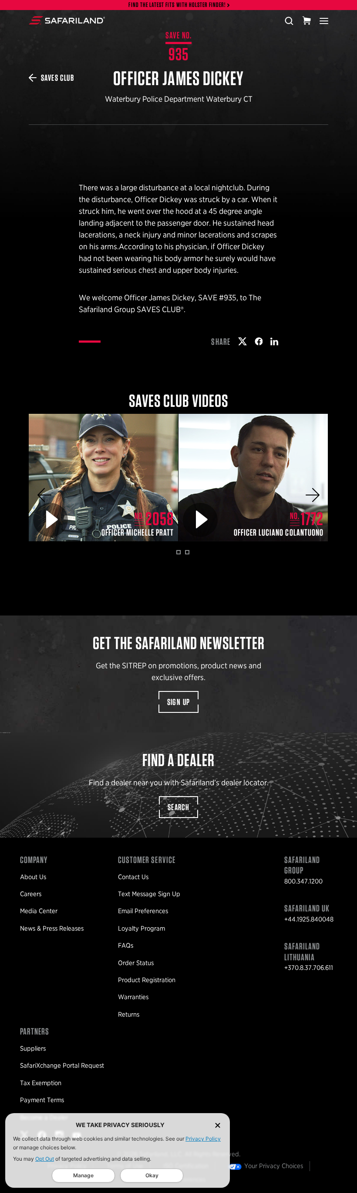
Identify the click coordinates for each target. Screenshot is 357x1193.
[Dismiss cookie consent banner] (218, 1125)
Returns (128, 1014)
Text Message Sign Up (149, 894)
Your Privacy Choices (273, 1166)
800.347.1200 (303, 881)
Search (178, 807)
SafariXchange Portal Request (62, 1065)
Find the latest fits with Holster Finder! (177, 5)
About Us (33, 877)
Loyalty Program (141, 928)
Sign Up (178, 702)
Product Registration (146, 980)
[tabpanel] (103, 477)
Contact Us (133, 877)
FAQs (125, 945)
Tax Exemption (40, 1083)
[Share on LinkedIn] (274, 341)
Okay (151, 1175)
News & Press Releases (52, 928)
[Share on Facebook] (259, 341)
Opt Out (44, 1158)
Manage (83, 1175)
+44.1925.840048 (308, 919)
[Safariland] (67, 20)
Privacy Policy (203, 1138)
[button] (44, 495)
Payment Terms (42, 1100)
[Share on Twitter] (242, 341)
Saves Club (57, 77)
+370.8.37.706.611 (308, 968)
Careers (30, 894)
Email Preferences (143, 911)
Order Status (136, 963)
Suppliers (33, 1048)
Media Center (38, 911)
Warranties (133, 997)
